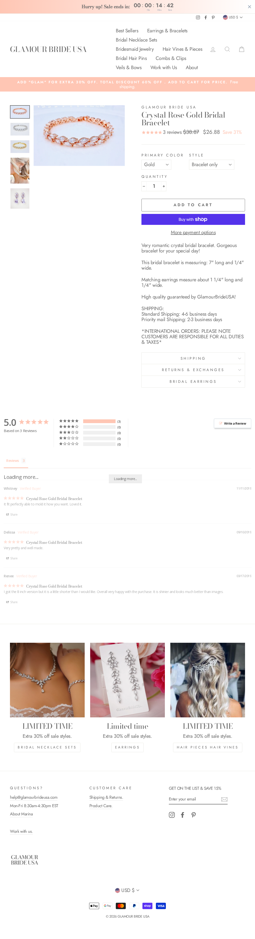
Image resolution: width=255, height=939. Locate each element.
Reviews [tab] (12, 460)
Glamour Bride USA (169, 107)
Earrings (127, 747)
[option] (127, 84)
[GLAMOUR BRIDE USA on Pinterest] (193, 815)
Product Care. (101, 806)
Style (196, 155)
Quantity (154, 177)
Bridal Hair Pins (131, 58)
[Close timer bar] (250, 7)
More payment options (193, 232)
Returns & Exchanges (193, 370)
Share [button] (14, 514)
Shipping (193, 358)
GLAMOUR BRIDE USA (48, 49)
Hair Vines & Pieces (182, 49)
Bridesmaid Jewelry (135, 49)
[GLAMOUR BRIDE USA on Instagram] (172, 815)
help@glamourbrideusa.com (33, 797)
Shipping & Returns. (106, 797)
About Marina (21, 814)
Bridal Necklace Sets (136, 40)
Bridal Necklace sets (47, 747)
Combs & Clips (171, 58)
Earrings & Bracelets (167, 30)
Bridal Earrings (193, 381)
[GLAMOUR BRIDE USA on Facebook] (183, 815)
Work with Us (163, 67)
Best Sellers (127, 30)
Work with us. (21, 831)
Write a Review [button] (235, 423)
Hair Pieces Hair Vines (208, 747)
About (192, 67)
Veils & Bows (128, 67)
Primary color (162, 155)
